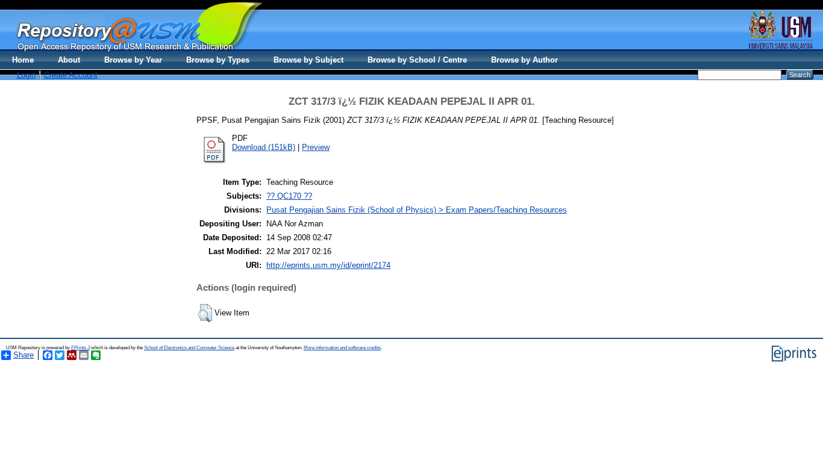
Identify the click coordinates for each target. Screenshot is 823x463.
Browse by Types (217, 59)
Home (23, 59)
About (69, 59)
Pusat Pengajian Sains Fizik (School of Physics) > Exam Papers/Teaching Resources (416, 209)
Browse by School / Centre (417, 59)
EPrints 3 (80, 347)
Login (26, 74)
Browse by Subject (308, 59)
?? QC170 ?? (289, 195)
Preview (316, 147)
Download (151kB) (263, 147)
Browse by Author (524, 59)
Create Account (71, 74)
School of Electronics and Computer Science (189, 347)
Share (23, 354)
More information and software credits (342, 347)
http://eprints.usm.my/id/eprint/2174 (328, 265)
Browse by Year (133, 59)
